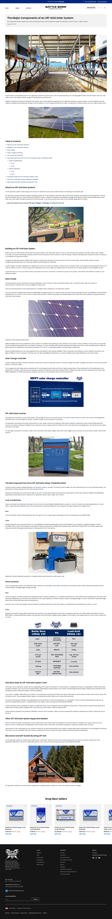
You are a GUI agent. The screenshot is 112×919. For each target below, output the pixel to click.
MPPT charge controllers (18, 370)
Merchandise (40, 864)
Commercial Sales (65, 874)
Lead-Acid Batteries (15, 161)
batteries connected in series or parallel (40, 487)
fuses (22, 725)
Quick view (8, 834)
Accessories (40, 860)
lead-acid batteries (19, 504)
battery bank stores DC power (76, 418)
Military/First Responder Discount (68, 871)
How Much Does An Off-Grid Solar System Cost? (22, 177)
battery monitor (10, 725)
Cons (12, 166)
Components (40, 857)
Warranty (62, 862)
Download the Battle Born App (16, 890)
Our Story (94, 852)
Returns (62, 864)
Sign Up (36, 899)
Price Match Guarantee (66, 869)
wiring (18, 725)
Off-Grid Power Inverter (15, 155)
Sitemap (7, 913)
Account (62, 852)
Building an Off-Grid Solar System (18, 147)
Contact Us (63, 855)
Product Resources (65, 857)
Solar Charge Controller (15, 153)
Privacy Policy (24, 913)
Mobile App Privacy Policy (35, 913)
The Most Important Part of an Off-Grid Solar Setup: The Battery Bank (29, 158)
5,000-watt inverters (36, 707)
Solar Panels (11, 150)
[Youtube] (99, 858)
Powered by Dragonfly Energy (99, 855)
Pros (12, 163)
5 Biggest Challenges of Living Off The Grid (49, 203)
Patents (45, 913)
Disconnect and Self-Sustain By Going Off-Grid (22, 182)
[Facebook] (93, 858)
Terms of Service (15, 913)
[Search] (98, 7)
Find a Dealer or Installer (66, 860)
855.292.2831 (91, 7)
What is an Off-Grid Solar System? (18, 145)
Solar (38, 855)
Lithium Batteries (14, 169)
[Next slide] (58, 839)
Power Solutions (41, 862)
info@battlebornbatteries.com (12, 884)
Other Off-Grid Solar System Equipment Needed (22, 179)
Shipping (62, 867)
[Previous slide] (54, 839)
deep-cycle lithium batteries (58, 586)
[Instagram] (96, 858)
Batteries (39, 852)
